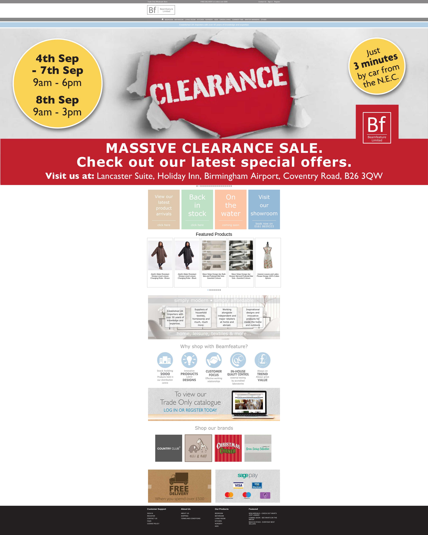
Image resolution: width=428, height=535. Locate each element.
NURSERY (209, 20)
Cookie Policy (153, 524)
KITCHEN (200, 20)
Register (277, 2)
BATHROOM (179, 20)
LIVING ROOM (190, 20)
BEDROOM (169, 20)
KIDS (216, 20)
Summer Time (237, 20)
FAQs (149, 521)
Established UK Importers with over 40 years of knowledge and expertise (214, 25)
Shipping (184, 516)
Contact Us (262, 2)
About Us (185, 513)
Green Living (225, 20)
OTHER (263, 20)
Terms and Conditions (190, 518)
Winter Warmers (252, 20)
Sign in (270, 2)
